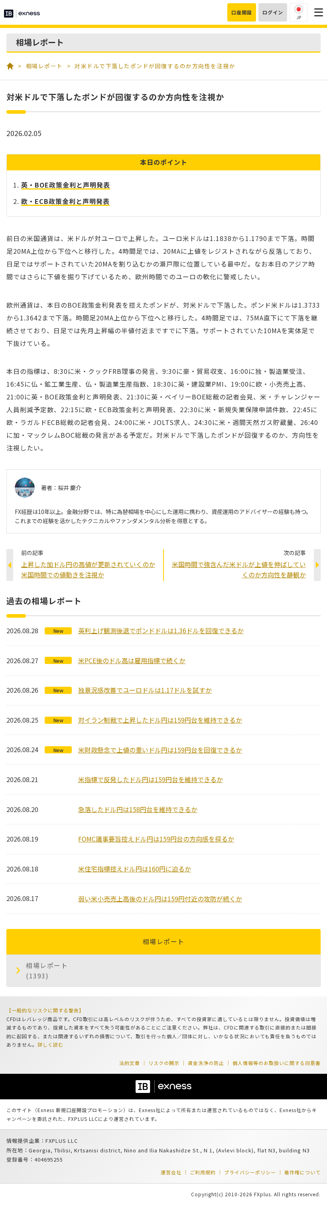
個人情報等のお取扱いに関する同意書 (276, 1062)
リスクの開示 (163, 1062)
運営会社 (171, 1172)
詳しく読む (50, 1044)
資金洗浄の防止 (206, 1062)
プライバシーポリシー (250, 1172)
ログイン (272, 12)
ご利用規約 (203, 1172)
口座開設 (241, 12)
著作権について (302, 1172)
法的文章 (129, 1062)
